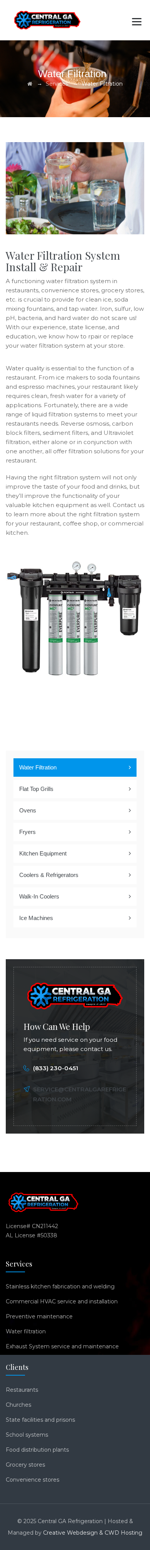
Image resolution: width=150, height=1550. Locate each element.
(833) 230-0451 (55, 1068)
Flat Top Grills (36, 789)
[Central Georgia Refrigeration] (47, 20)
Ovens (27, 810)
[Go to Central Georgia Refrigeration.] (29, 83)
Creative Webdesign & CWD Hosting (92, 1532)
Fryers (27, 832)
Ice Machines (36, 918)
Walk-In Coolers (39, 896)
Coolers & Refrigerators (48, 875)
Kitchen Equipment (43, 853)
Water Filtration (38, 767)
